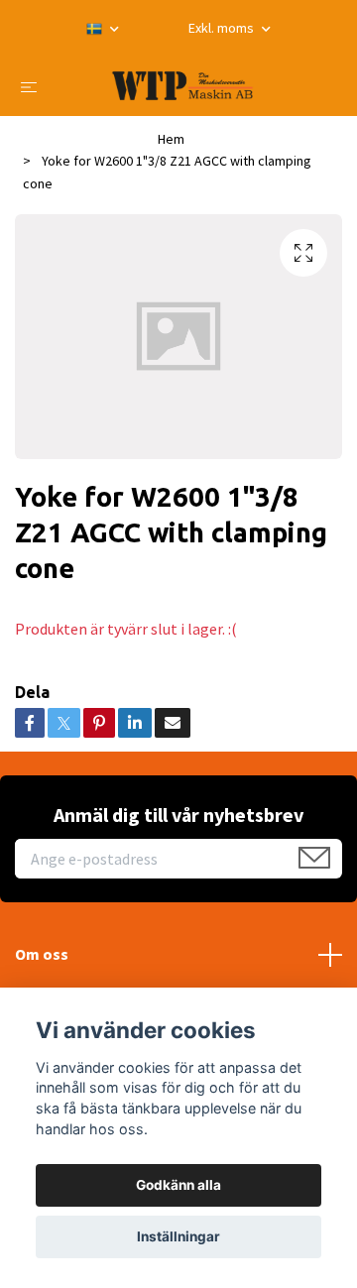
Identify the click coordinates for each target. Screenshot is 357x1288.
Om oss (41, 954)
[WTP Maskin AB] (183, 86)
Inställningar (178, 1236)
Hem (171, 139)
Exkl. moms (222, 28)
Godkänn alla (178, 1185)
